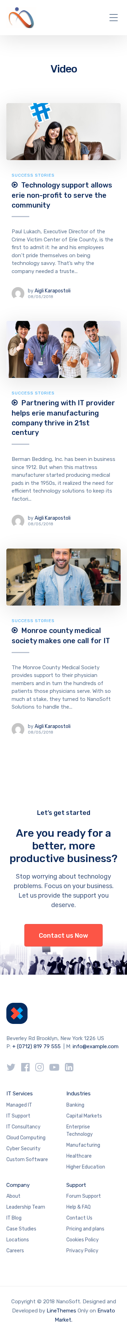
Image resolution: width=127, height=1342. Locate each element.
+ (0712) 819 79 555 (36, 1046)
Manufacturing (83, 1145)
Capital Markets (84, 1116)
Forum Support (83, 1196)
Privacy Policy (82, 1251)
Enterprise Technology (79, 1130)
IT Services (19, 1093)
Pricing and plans (85, 1229)
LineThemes (61, 1311)
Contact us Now (63, 935)
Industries (78, 1093)
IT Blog (14, 1218)
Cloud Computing (26, 1138)
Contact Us (79, 1218)
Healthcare (79, 1156)
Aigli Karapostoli (53, 291)
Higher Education (85, 1167)
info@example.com (96, 1046)
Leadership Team (25, 1207)
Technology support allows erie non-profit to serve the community (62, 195)
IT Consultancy (23, 1127)
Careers (15, 1251)
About (13, 1196)
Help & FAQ (78, 1207)
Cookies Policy (82, 1240)
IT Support (18, 1116)
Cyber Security (23, 1149)
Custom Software (27, 1160)
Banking (75, 1105)
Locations (17, 1240)
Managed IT (19, 1105)
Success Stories (33, 175)
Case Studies (21, 1229)
